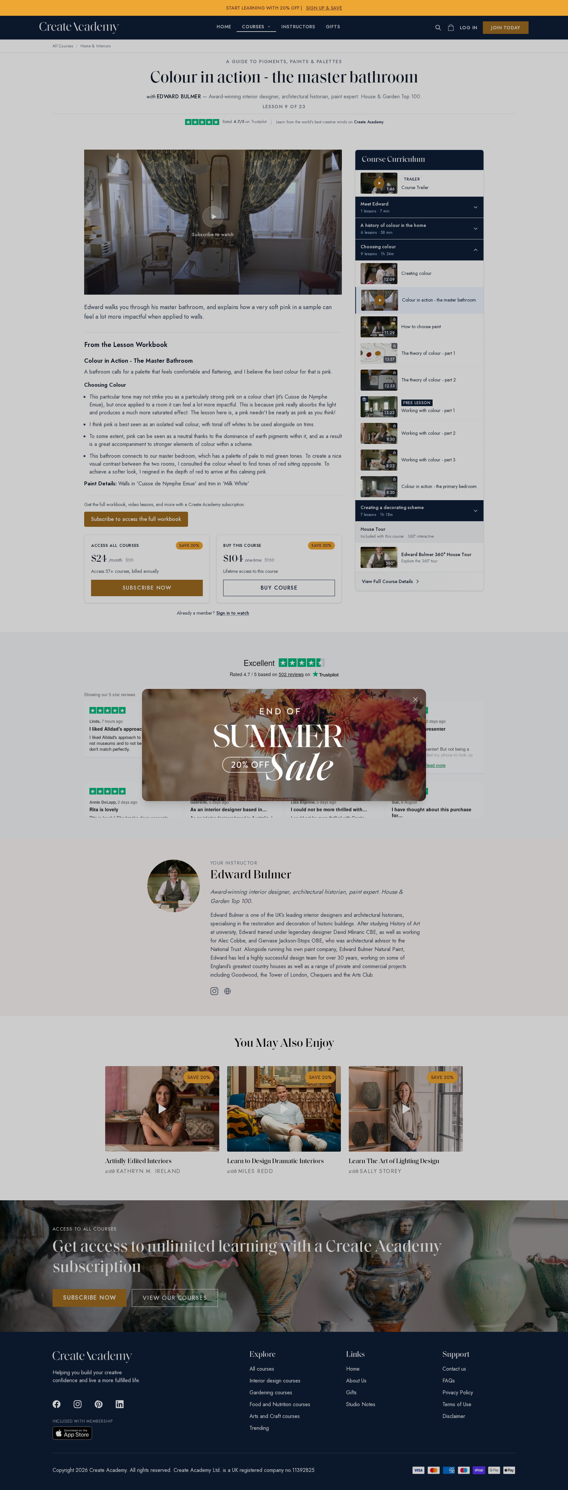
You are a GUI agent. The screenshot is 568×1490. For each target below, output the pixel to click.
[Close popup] (415, 699)
